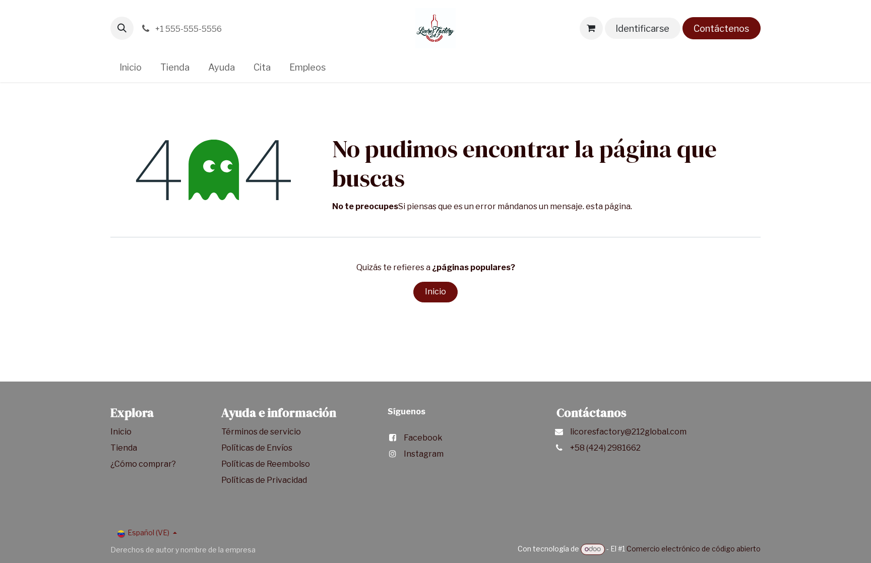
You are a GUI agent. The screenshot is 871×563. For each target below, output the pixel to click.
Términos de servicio (261, 431)
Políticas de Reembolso (265, 464)
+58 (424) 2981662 (605, 448)
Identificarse (642, 28)
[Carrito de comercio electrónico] (591, 28)
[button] (122, 28)
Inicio (435, 291)
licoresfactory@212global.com (628, 431)
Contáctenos (721, 28)
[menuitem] (130, 67)
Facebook (423, 438)
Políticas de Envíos (256, 448)
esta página (608, 206)
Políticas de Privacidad (264, 480)
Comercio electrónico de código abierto (694, 548)
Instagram (424, 454)
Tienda (124, 448)
